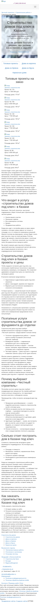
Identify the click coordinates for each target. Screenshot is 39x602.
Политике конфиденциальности (10, 597)
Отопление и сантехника (14, 552)
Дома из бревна (11, 68)
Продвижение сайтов (8, 601)
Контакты (5, 583)
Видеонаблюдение (12, 563)
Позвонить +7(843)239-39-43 (19, 52)
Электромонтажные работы (15, 550)
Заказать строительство (12, 87)
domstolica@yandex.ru (9, 574)
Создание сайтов (21, 601)
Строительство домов (9, 535)
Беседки (8, 561)
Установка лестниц (12, 554)
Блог (21, 583)
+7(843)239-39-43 (7, 569)
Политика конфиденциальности (16, 578)
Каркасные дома (19, 72)
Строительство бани (12, 559)
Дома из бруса (28, 68)
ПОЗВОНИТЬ (7, 566)
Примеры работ (14, 583)
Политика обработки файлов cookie (17, 580)
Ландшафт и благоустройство (11, 557)
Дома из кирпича (29, 63)
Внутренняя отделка (8, 548)
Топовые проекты (10, 63)
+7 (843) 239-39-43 (19, 3)
